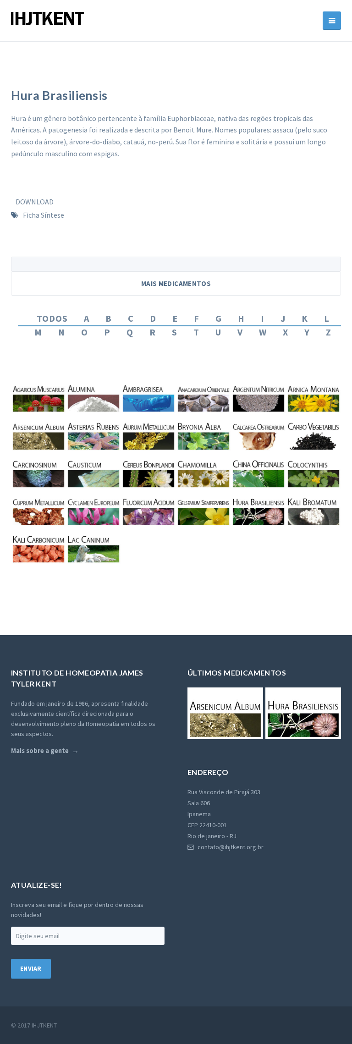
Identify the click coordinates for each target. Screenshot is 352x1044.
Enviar (31, 968)
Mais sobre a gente (40, 751)
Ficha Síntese (43, 215)
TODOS (52, 318)
